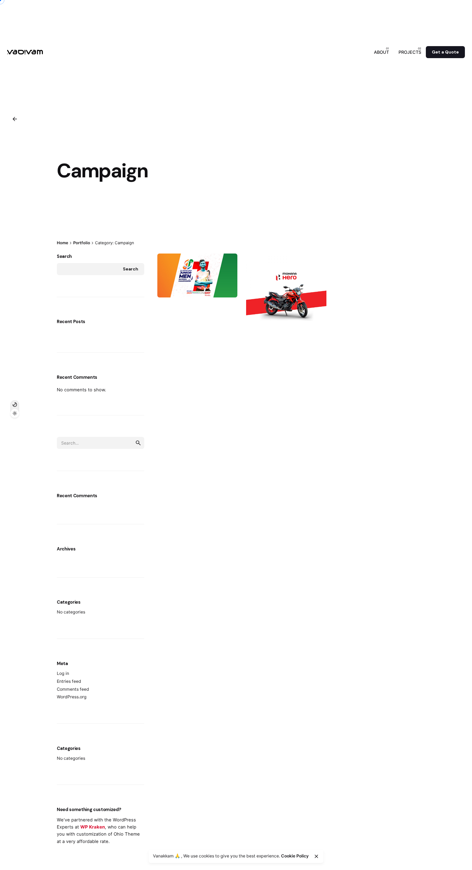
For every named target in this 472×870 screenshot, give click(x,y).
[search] (138, 443)
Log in (63, 673)
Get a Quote (445, 52)
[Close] (316, 856)
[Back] (14, 119)
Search (64, 256)
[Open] (167, 262)
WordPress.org (72, 696)
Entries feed (69, 681)
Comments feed (73, 689)
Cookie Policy (295, 856)
